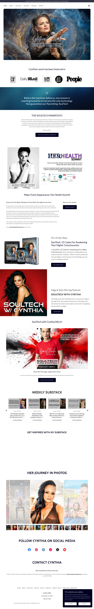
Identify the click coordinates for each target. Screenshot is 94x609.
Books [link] (42, 588)
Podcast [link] (26, 5)
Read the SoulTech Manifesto (47, 134)
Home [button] (19, 588)
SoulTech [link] (18, 5)
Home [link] (5, 5)
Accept (84, 603)
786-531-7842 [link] (47, 598)
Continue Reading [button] (17, 420)
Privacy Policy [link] (57, 588)
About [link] (11, 5)
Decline (71, 603)
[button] (41, 6)
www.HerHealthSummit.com (16, 227)
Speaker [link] (33, 5)
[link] (17, 410)
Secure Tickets (69, 207)
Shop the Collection (47, 380)
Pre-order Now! (58, 264)
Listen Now (57, 311)
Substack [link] (48, 588)
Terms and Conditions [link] (70, 588)
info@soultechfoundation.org (74, 574)
